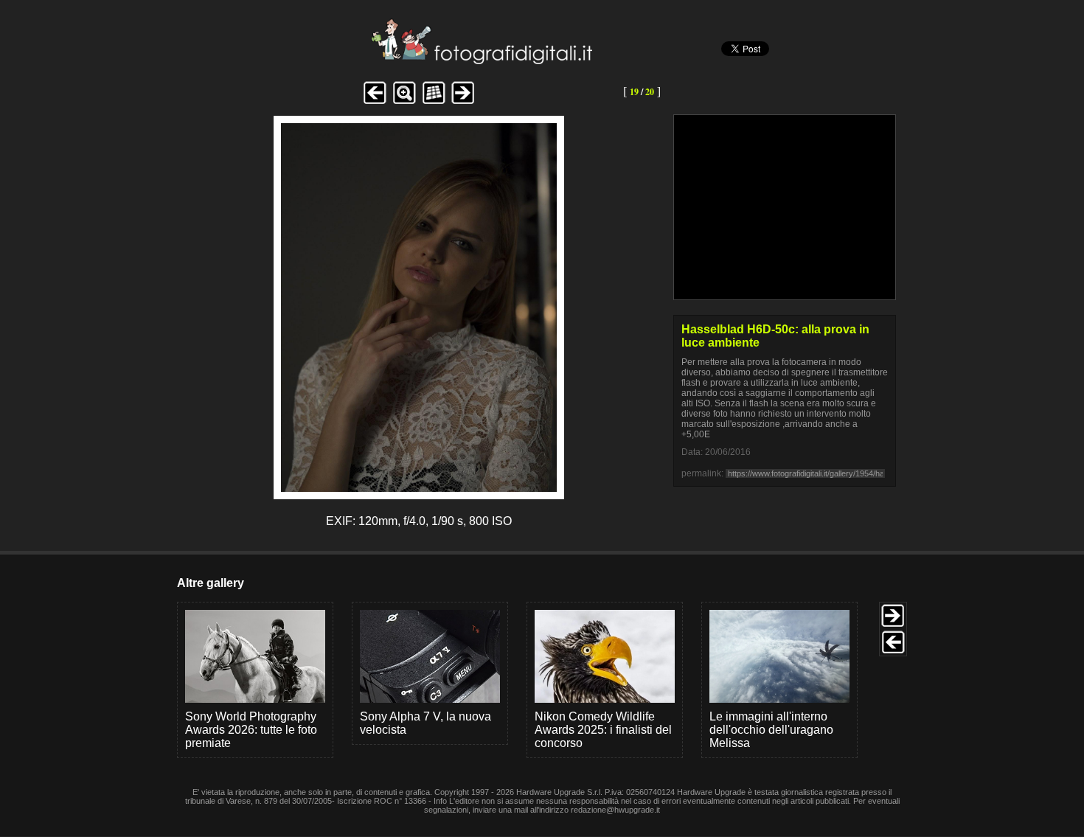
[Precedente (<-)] (374, 102)
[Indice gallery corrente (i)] (433, 102)
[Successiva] (419, 488)
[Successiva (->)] (463, 102)
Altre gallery (210, 583)
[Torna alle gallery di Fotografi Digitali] (382, 60)
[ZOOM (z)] (404, 102)
